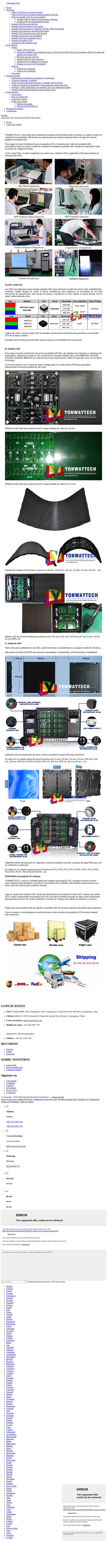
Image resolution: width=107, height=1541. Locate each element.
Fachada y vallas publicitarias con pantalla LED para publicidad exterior (41, 87)
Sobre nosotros (12, 92)
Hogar (8, 8)
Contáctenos (11, 111)
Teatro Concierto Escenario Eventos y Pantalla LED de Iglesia (37, 83)
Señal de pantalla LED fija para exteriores (28, 17)
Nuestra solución (13, 76)
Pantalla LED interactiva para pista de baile (29, 33)
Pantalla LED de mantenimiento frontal (33, 22)
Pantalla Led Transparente (88, 1099)
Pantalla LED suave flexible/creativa (26, 38)
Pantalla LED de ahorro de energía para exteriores (37, 19)
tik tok (8, 1207)
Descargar (15, 73)
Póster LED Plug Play (26, 50)
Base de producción (19, 97)
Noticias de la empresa (26, 69)
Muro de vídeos (26, 1102)
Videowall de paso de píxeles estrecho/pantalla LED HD (34, 15)
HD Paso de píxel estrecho (28, 57)
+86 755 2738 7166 (14, 1122)
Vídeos (14, 47)
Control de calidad (19, 99)
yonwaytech (16, 94)
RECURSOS (11, 45)
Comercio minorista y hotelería (24, 80)
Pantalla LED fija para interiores (24, 24)
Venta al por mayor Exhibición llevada (17, 1099)
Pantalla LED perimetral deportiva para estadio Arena (33, 90)
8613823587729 (13, 1166)
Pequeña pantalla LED (67, 1099)
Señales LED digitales (10, 1102)
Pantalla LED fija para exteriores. (30, 59)
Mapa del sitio (58, 1097)
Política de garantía (19, 101)
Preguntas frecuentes (14, 109)
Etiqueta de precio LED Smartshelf (31, 64)
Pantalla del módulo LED (21, 40)
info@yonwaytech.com (32, 1020)
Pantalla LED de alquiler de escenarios (27, 26)
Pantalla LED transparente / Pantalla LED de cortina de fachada (37, 29)
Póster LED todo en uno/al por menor (27, 12)
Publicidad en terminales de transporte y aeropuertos (32, 78)
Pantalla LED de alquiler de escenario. (32, 62)
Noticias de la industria (26, 71)
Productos (10, 10)
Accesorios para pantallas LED (24, 43)
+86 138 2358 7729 (14, 1126)
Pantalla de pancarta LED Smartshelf (26, 36)
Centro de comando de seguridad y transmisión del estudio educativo (39, 85)
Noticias (14, 66)
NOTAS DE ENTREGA (27, 106)
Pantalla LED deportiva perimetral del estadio (30, 31)
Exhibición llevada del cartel (45, 1099)
